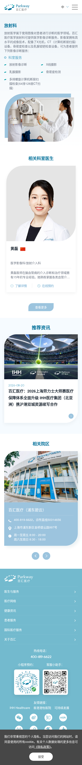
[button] (35, 556)
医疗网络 (10, 601)
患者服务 (10, 620)
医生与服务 (11, 591)
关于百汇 (10, 639)
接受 (41, 756)
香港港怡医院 (42, 708)
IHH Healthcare (20, 708)
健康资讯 (10, 610)
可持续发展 (61, 708)
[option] (41, 119)
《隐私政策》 (42, 747)
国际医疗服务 (13, 630)
